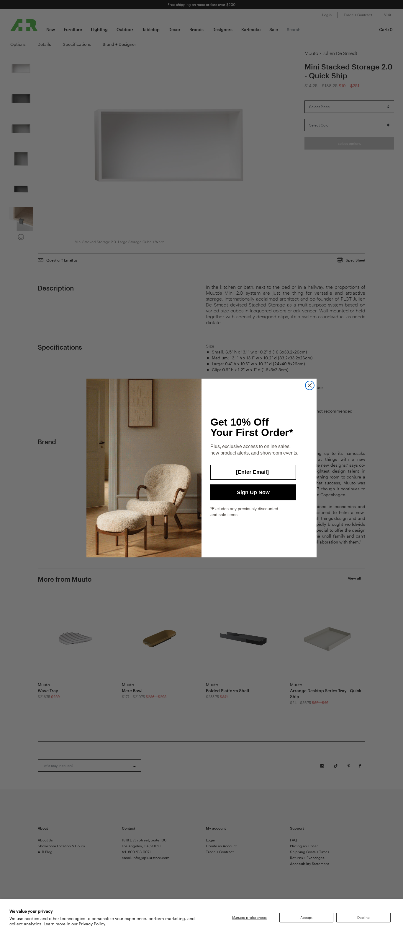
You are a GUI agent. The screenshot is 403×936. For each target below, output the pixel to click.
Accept (306, 917)
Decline (363, 917)
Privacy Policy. (92, 923)
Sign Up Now (253, 492)
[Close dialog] (309, 385)
